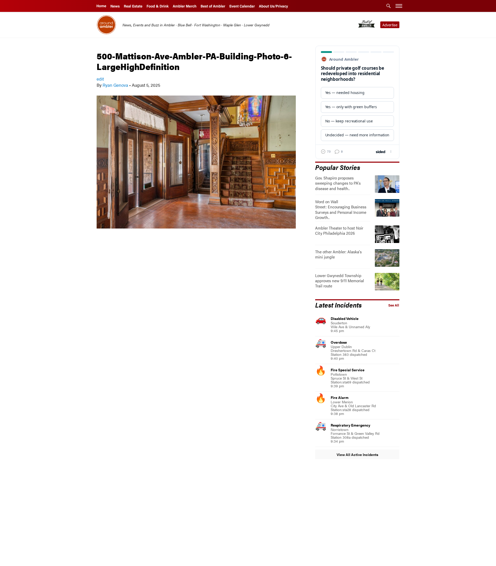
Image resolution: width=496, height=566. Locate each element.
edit (100, 79)
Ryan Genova (115, 85)
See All (393, 305)
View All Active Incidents (357, 454)
